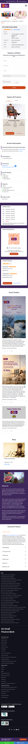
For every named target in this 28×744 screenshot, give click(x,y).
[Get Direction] (15, 166)
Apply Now (3, 677)
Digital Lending (4, 655)
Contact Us (3, 681)
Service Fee (3, 645)
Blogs (2, 671)
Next (25, 119)
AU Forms (3, 651)
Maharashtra (15, 21)
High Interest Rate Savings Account (9, 687)
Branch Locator (4, 647)
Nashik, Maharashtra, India (8, 167)
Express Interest (9, 133)
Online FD (3, 693)
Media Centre (4, 638)
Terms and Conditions (6, 653)
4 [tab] (16, 19)
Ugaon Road (4, 199)
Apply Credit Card (5, 691)
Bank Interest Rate (5, 673)
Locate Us (3, 679)
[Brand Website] (18, 729)
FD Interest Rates (5, 695)
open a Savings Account (12, 535)
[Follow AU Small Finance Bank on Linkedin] (15, 729)
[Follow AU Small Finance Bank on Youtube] (17, 729)
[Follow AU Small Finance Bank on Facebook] (9, 729)
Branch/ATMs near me (6, 21)
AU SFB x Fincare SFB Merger (7, 663)
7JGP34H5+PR (5, 165)
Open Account (23, 739)
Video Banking (4, 697)
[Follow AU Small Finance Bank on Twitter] (13, 729)
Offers (2, 669)
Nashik (21, 21)
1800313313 (14, 42)
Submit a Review (7, 283)
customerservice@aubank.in (18, 44)
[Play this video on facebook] (14, 317)
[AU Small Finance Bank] (5, 6)
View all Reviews (17, 283)
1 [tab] (11, 19)
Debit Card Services (5, 675)
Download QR (14, 254)
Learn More (19, 133)
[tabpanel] (14, 14)
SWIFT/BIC (3, 649)
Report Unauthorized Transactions (8, 657)
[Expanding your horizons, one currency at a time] (14, 370)
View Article (7, 464)
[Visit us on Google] (11, 729)
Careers (3, 667)
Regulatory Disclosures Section (8, 683)
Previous (2, 119)
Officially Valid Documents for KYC (8, 661)
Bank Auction (4, 640)
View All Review (16, 29)
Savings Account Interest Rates (8, 689)
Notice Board (4, 642)
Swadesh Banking (5, 659)
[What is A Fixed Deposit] (14, 450)
